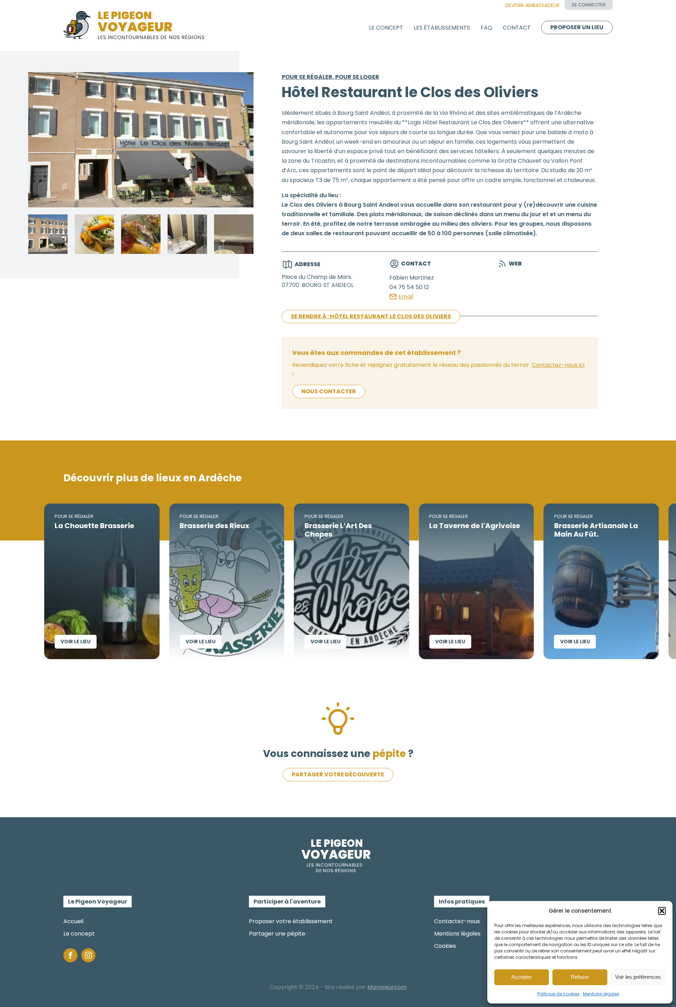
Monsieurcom (387, 987)
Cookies (445, 946)
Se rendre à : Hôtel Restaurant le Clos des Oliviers (371, 316)
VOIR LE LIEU (25, 641)
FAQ (486, 28)
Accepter (521, 977)
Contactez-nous (457, 921)
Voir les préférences (638, 977)
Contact (517, 28)
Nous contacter (328, 391)
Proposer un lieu (576, 27)
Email (406, 297)
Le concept (386, 28)
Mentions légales (601, 994)
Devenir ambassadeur (532, 5)
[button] (661, 910)
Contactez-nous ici (558, 365)
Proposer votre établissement (291, 921)
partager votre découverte (338, 774)
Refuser (580, 977)
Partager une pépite (277, 934)
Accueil (73, 921)
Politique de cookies (558, 994)
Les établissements (442, 28)
